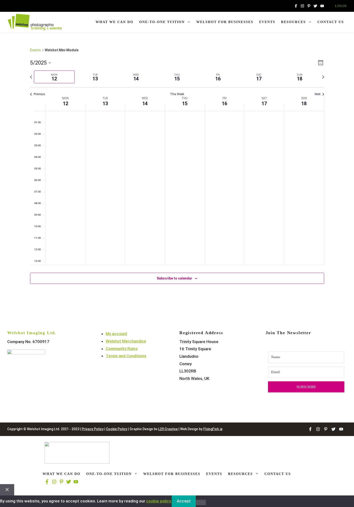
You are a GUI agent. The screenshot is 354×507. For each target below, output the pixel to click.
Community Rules (122, 348)
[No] (201, 502)
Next (318, 94)
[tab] (54, 77)
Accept (184, 501)
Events (267, 22)
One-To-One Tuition (162, 22)
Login (341, 6)
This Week (177, 94)
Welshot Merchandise (126, 341)
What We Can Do (114, 22)
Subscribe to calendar (174, 278)
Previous (39, 94)
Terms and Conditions (126, 355)
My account (116, 333)
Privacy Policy (93, 429)
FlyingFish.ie (213, 429)
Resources (293, 22)
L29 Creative (168, 429)
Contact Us (330, 22)
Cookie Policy (116, 429)
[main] (177, 171)
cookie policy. (159, 501)
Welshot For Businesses (224, 22)
